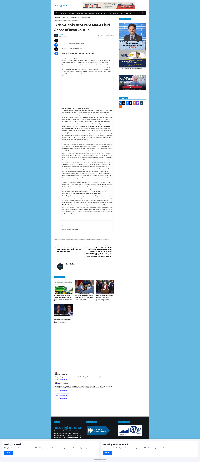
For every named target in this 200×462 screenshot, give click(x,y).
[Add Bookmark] (56, 60)
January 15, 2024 (62, 36)
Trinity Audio (76, 43)
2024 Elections (58, 20)
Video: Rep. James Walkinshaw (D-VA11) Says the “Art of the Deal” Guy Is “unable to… (62, 320)
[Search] (143, 13)
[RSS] (120, 106)
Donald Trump (67, 20)
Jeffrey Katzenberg (90, 239)
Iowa (76, 239)
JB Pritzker (81, 239)
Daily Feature (61, 239)
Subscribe (8, 452)
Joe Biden (74, 20)
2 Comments (108, 35)
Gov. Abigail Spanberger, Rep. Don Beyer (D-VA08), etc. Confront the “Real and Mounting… (84, 297)
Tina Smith (105, 239)
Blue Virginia (62, 34)
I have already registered (100, 459)
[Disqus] (84, 348)
